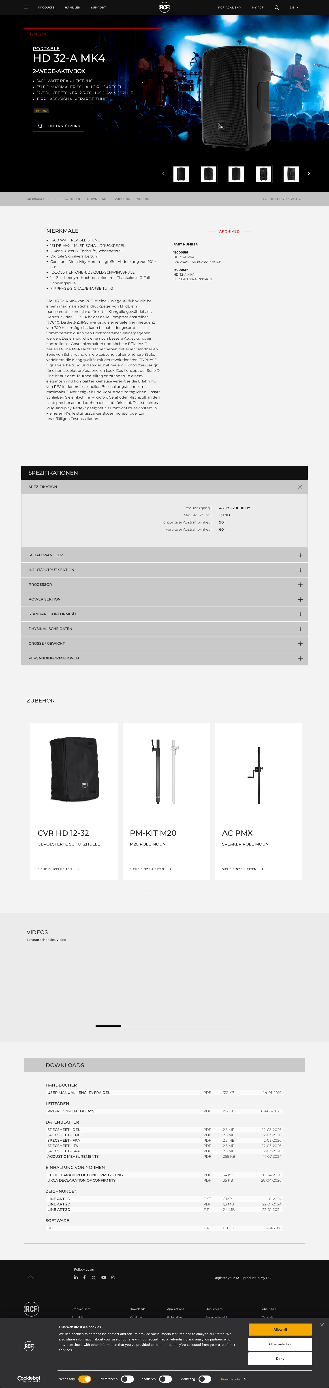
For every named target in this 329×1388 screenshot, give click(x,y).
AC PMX (237, 833)
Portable (77, 1317)
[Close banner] (322, 1324)
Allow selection (280, 1344)
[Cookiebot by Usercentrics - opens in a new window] (29, 1379)
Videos (143, 199)
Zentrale (267, 1317)
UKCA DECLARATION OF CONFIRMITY (81, 1180)
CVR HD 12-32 (63, 833)
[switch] (127, 1379)
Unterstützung (64, 126)
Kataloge (136, 1317)
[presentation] (163, 173)
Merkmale (36, 199)
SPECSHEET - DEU (64, 1130)
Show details (230, 1379)
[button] (150, 893)
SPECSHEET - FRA (63, 1140)
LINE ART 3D (58, 1209)
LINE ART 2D (58, 1199)
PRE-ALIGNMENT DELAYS (70, 1111)
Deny (280, 1359)
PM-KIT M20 (153, 833)
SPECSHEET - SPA (63, 1151)
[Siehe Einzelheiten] (74, 769)
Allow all (280, 1329)
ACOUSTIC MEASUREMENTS (73, 1156)
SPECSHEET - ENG (64, 1135)
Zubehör (122, 199)
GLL (51, 1228)
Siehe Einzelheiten (55, 869)
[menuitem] (73, 8)
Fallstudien (174, 1317)
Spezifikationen (66, 199)
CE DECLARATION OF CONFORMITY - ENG (85, 1175)
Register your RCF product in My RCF (243, 1278)
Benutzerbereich (217, 1317)
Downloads (97, 199)
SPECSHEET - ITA (62, 1146)
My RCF (258, 7)
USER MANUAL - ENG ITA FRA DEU (79, 1093)
